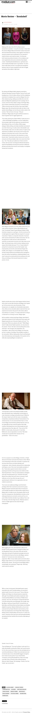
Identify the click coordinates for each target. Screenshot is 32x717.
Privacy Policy (26, 712)
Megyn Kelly (22, 691)
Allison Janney (10, 687)
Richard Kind (23, 693)
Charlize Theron (19, 687)
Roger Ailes (5, 695)
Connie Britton (6, 689)
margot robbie (14, 691)
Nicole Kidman (6, 693)
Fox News (13, 689)
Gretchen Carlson (21, 689)
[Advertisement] (16, 357)
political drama (14, 693)
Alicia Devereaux (8, 22)
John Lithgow (6, 691)
